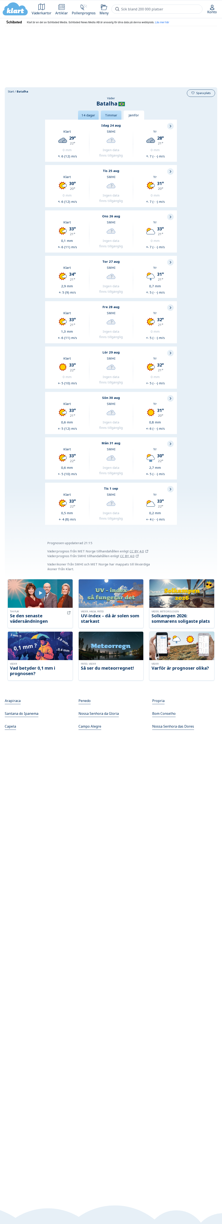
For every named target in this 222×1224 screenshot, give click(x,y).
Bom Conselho (164, 713)
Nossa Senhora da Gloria (98, 713)
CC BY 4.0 (137, 551)
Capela (10, 726)
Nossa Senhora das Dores (173, 726)
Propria (158, 700)
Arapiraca (13, 700)
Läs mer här (162, 22)
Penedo (84, 700)
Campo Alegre (89, 726)
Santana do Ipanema (21, 713)
